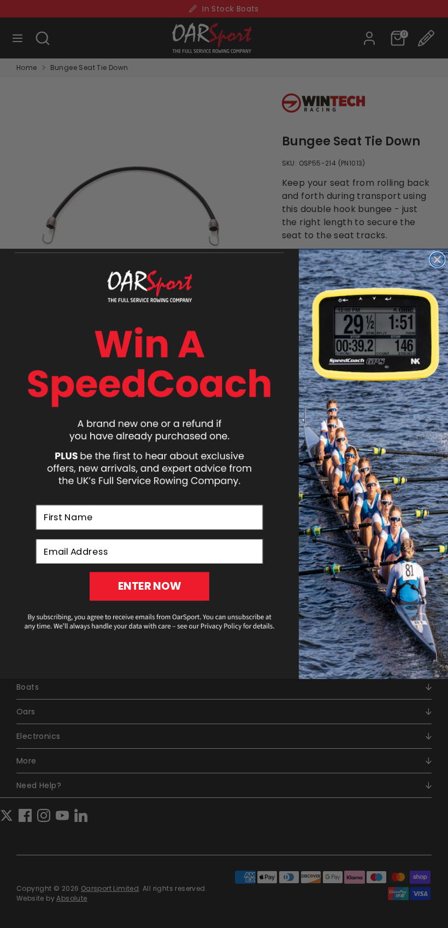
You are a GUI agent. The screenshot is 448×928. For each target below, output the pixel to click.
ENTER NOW (149, 586)
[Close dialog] (437, 259)
